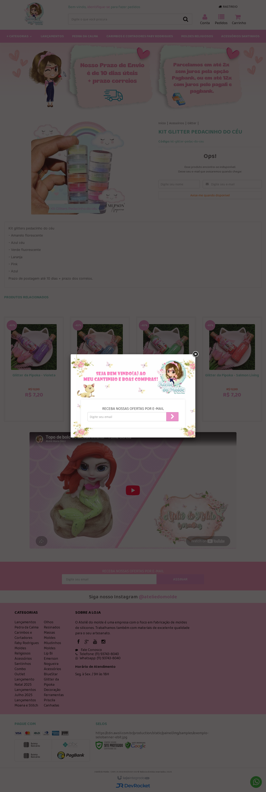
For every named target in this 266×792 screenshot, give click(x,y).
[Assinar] (172, 416)
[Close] (195, 354)
